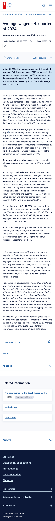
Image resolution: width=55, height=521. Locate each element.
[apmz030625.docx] (48, 341)
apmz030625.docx (12, 342)
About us (8, 480)
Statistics (30, 14)
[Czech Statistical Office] (8, 5)
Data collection (12, 474)
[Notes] (11, 353)
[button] (27, 489)
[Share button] (5, 46)
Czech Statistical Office (12, 14)
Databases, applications (17, 462)
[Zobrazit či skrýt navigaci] (50, 14)
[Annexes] (14, 365)
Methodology (10, 468)
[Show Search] (44, 5)
